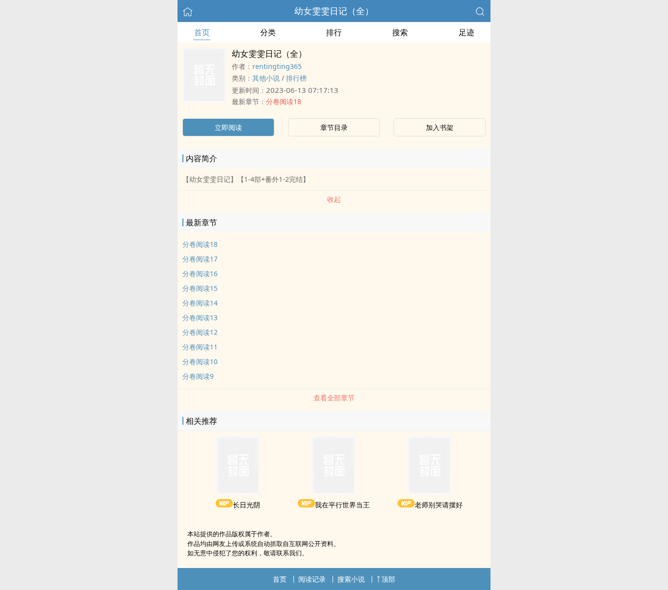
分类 (268, 32)
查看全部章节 (334, 397)
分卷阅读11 (200, 346)
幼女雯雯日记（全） (334, 11)
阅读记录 (312, 579)
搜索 (400, 32)
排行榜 (296, 78)
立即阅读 (228, 127)
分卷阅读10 (200, 361)
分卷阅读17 (200, 258)
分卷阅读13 (200, 317)
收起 (334, 199)
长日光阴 (246, 504)
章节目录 (334, 127)
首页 (202, 32)
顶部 (388, 579)
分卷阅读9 (198, 376)
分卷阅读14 (200, 302)
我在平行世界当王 (342, 504)
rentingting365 (277, 66)
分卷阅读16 (200, 273)
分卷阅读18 (283, 101)
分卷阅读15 (200, 288)
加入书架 (439, 127)
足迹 (466, 32)
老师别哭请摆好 (439, 504)
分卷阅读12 (200, 332)
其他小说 (266, 78)
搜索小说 (351, 579)
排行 (334, 32)
